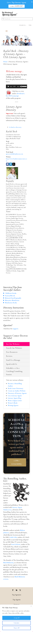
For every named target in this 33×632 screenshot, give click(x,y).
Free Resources (11, 352)
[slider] (24, 86)
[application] (16, 86)
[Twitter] (13, 164)
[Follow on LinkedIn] (16, 590)
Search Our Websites (14, 348)
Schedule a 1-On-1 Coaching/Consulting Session (14, 371)
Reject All (16, 628)
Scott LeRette (15, 544)
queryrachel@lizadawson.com (14, 154)
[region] (16, 618)
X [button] (31, 2)
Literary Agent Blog (14, 398)
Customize (16, 623)
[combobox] (17, 19)
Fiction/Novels (10, 296)
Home (5, 62)
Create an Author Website (16, 391)
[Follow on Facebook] (12, 590)
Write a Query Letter (15, 400)
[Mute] (21, 86)
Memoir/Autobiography (13, 298)
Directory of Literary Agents (17, 393)
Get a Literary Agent (15, 396)
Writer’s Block (12, 403)
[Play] (8, 86)
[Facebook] (7, 164)
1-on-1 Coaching (16, 462)
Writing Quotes (13, 405)
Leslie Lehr (13, 537)
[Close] (31, 606)
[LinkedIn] (10, 164)
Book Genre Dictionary (15, 388)
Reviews (9, 356)
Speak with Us (11, 364)
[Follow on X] (20, 590)
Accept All (16, 618)
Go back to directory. (15, 127)
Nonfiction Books (11, 303)
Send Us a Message (13, 360)
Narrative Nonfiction (12, 300)
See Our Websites (12, 344)
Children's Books (10, 293)
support (15, 329)
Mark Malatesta (8, 563)
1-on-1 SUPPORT (16, 6)
